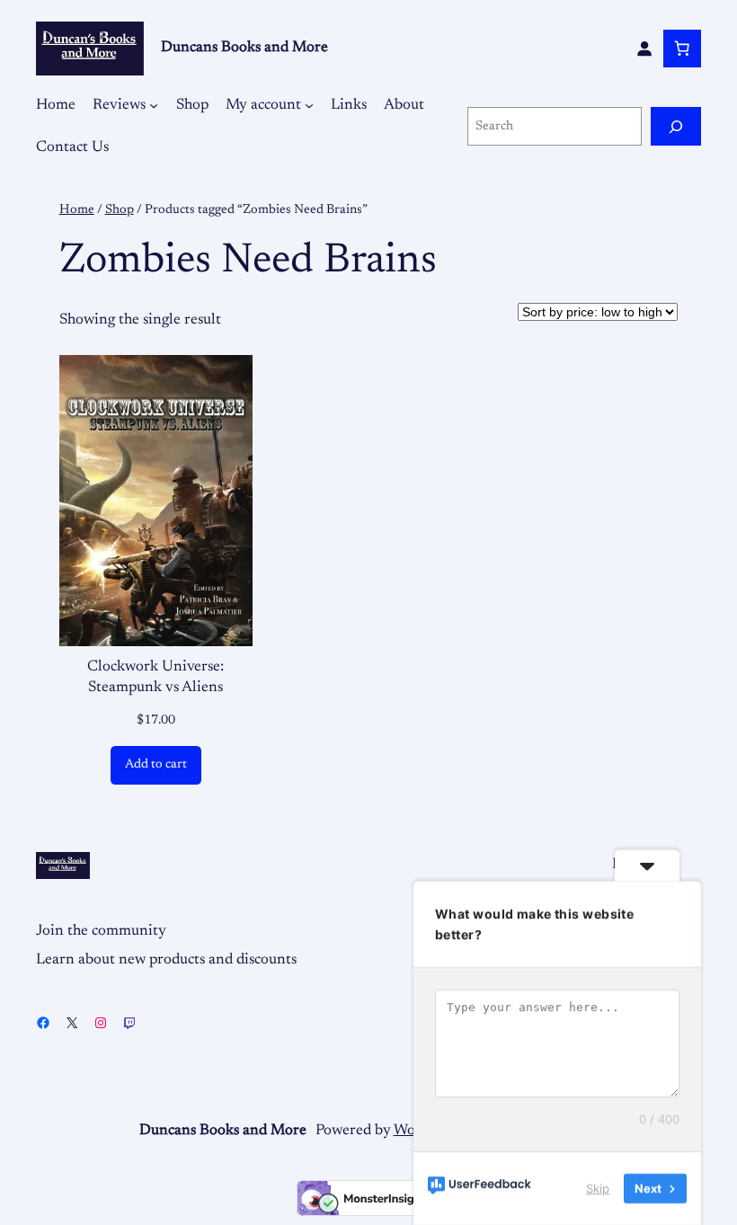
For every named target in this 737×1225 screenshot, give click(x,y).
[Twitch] (129, 1023)
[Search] (676, 126)
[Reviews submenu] (153, 105)
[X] (72, 1023)
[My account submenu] (309, 105)
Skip (597, 1188)
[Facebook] (43, 1023)
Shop (119, 210)
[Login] (644, 48)
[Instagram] (100, 1023)
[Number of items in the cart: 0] (682, 48)
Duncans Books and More (244, 47)
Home (76, 210)
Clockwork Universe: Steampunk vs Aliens (155, 678)
